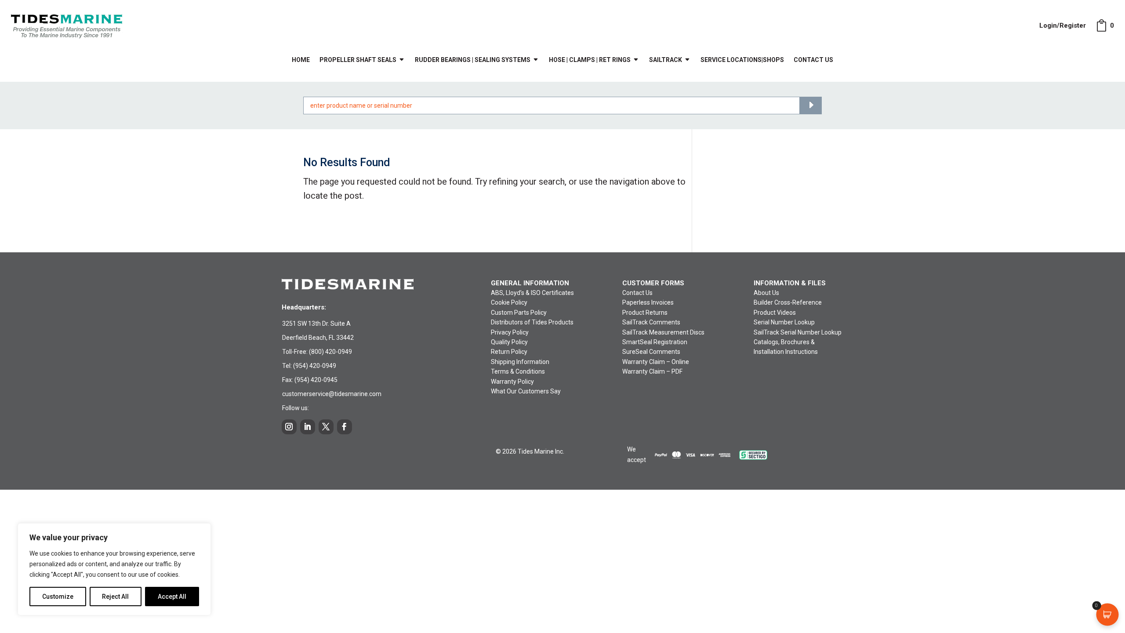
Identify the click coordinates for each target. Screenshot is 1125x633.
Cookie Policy (509, 302)
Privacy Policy (510, 332)
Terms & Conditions (518, 371)
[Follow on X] (326, 426)
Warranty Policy (512, 381)
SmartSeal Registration (654, 342)
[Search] (810, 105)
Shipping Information (520, 361)
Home (301, 60)
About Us (766, 292)
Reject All (115, 596)
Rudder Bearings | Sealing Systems (472, 60)
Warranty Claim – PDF (652, 371)
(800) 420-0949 (330, 351)
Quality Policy (509, 342)
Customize (57, 596)
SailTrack (665, 60)
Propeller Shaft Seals (357, 60)
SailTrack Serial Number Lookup (798, 332)
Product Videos (775, 312)
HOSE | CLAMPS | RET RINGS (590, 60)
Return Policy (509, 351)
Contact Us (813, 60)
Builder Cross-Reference (788, 302)
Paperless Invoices (648, 302)
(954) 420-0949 (314, 365)
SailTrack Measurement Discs (663, 332)
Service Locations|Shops (742, 60)
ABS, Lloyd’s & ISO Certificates (532, 292)
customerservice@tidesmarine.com (331, 393)
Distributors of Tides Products (532, 322)
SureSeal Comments (651, 351)
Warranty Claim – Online (655, 361)
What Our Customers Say (526, 391)
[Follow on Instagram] (289, 426)
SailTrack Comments (651, 322)
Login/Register (1062, 25)
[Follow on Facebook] (344, 426)
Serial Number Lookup (784, 322)
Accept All (172, 596)
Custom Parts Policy (519, 312)
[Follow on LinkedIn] (307, 426)
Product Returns (645, 312)
